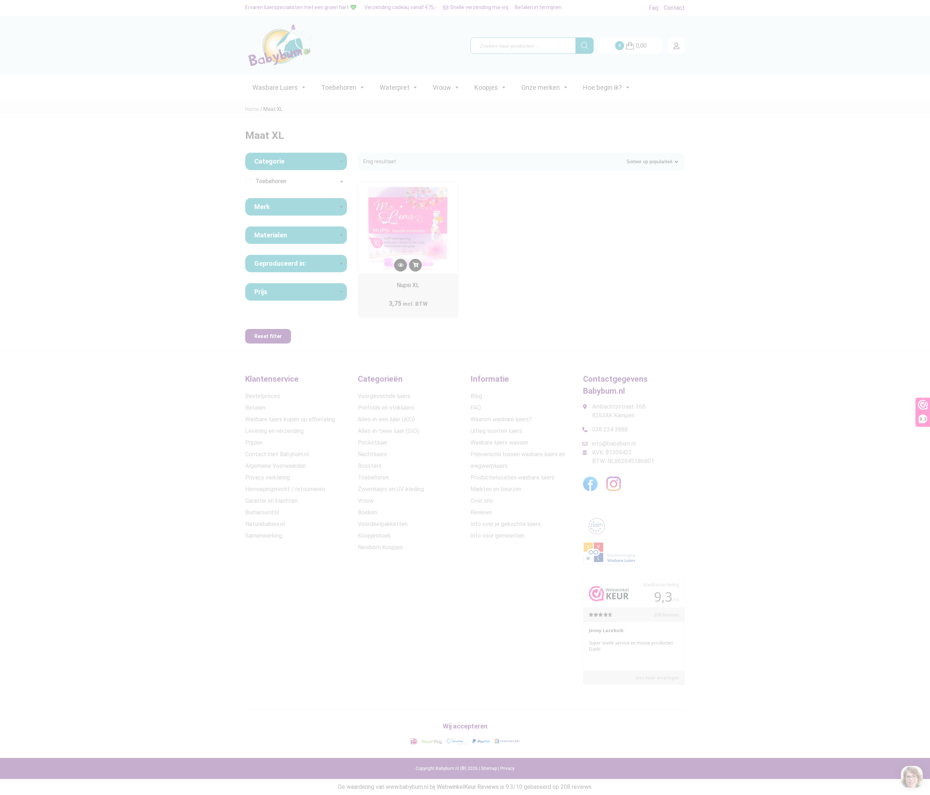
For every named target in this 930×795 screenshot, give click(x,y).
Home (252, 109)
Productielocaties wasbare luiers (512, 477)
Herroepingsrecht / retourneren (285, 489)
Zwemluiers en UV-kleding (391, 489)
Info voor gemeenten (497, 535)
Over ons (481, 500)
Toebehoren (338, 87)
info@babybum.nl (614, 443)
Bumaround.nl (262, 512)
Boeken (367, 512)
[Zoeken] (584, 45)
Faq (653, 7)
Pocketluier (373, 442)
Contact (674, 7)
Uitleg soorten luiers (496, 430)
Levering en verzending (274, 430)
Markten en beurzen (495, 489)
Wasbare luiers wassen (499, 442)
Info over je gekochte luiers (505, 524)
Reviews (481, 512)
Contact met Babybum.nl (277, 454)
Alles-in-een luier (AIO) (386, 419)
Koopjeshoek (374, 535)
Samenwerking (263, 535)
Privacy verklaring (267, 477)
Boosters (369, 465)
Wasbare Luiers (275, 87)
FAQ (475, 407)
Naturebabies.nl (265, 524)
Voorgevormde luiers (384, 396)
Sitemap (489, 768)
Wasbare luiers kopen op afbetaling (290, 419)
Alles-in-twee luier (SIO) (388, 430)
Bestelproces (262, 396)
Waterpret (394, 87)
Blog (476, 396)
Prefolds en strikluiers (386, 407)
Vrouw (442, 87)
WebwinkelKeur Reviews (468, 786)
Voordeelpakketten (383, 524)
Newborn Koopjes (380, 547)
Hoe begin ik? (602, 87)
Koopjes (486, 87)
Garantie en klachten (271, 500)
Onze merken (540, 87)
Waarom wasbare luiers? (501, 419)
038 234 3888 (610, 429)
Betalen (255, 407)
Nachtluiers (372, 454)
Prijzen (253, 442)
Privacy (507, 768)
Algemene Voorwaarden (275, 465)
